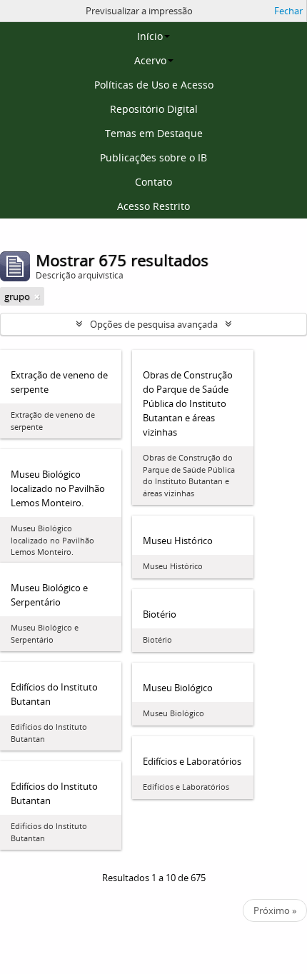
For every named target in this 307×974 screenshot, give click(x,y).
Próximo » (274, 910)
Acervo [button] (150, 60)
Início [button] (150, 36)
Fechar (288, 10)
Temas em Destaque (154, 133)
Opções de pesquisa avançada (154, 324)
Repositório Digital (154, 109)
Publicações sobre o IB (153, 157)
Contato (153, 182)
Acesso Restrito (153, 206)
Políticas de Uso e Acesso (153, 84)
